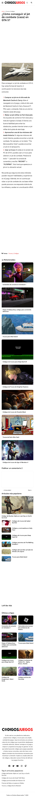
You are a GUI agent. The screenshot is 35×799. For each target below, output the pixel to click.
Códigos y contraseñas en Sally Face (22, 529)
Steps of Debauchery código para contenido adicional (17, 310)
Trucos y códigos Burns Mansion (11, 786)
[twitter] (13, 766)
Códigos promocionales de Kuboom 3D (13, 780)
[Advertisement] (17, 40)
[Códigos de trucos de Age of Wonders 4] (17, 450)
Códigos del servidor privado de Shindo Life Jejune (22, 550)
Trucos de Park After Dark (11, 437)
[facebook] (9, 766)
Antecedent (7, 490)
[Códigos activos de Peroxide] (25, 671)
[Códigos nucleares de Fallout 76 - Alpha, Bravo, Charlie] (25, 654)
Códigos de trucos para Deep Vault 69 (15, 362)
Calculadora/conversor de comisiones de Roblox (25, 627)
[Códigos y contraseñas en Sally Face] (6, 530)
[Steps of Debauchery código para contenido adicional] (17, 298)
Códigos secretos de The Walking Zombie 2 (22, 543)
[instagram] (21, 766)
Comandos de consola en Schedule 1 (14, 284)
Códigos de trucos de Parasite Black (14, 412)
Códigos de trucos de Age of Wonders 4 (15, 462)
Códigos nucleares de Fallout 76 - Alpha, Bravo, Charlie (25, 662)
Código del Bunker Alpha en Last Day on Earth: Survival (17, 517)
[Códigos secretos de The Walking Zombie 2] (6, 544)
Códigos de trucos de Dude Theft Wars (13, 778)
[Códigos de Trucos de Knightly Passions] (17, 375)
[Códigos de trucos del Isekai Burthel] (6, 522)
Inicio (3, 11)
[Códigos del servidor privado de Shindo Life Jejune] (6, 551)
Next (29, 490)
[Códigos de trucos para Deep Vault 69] (17, 350)
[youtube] (17, 766)
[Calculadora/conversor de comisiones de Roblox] (25, 620)
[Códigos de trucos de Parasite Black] (17, 400)
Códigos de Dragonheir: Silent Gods (7, 679)
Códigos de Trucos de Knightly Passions (15, 387)
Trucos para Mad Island (10, 336)
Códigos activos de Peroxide (24, 678)
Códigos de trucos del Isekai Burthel (21, 522)
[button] (3, 3)
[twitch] (25, 766)
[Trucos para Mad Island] (17, 325)
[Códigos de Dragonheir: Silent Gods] (9, 671)
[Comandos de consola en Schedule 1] (17, 273)
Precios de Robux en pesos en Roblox (13, 783)
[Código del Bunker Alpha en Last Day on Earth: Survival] (17, 505)
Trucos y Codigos (10, 11)
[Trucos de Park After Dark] (17, 425)
